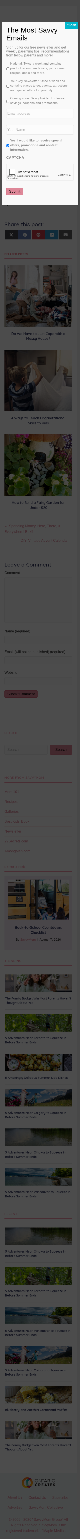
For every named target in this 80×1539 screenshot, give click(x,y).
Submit (14, 191)
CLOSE (71, 25)
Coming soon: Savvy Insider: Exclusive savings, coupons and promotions (37, 100)
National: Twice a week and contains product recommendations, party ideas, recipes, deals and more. (37, 68)
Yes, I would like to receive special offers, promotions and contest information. (36, 145)
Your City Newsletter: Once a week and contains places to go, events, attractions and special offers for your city (39, 85)
